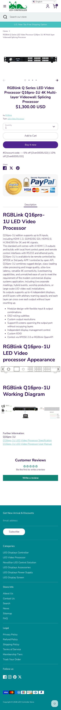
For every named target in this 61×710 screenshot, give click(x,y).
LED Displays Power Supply (18, 572)
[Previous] (4, 80)
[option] (30, 25)
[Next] (57, 80)
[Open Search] (5, 17)
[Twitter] (20, 677)
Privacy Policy (10, 634)
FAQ (5, 618)
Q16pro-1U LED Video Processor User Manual (27, 444)
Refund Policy (10, 639)
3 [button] (32, 80)
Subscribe (14, 531)
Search (6, 603)
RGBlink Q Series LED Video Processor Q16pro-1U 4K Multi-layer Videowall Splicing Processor (28, 36)
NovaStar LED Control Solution (19, 562)
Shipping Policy (11, 644)
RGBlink (8, 115)
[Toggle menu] (5, 6)
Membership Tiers (13, 654)
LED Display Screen (13, 577)
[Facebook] (5, 677)
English (38, 2)
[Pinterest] (15, 677)
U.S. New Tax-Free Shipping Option (30, 24)
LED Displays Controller (16, 552)
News (6, 608)
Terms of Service (12, 649)
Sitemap (7, 613)
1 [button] (25, 80)
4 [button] (36, 80)
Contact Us (9, 598)
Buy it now (30, 144)
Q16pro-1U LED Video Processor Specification (27, 440)
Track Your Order (12, 659)
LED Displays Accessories (17, 567)
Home (5, 31)
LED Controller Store (26, 702)
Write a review (31, 478)
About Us (8, 593)
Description (30, 204)
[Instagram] (10, 677)
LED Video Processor (16, 119)
